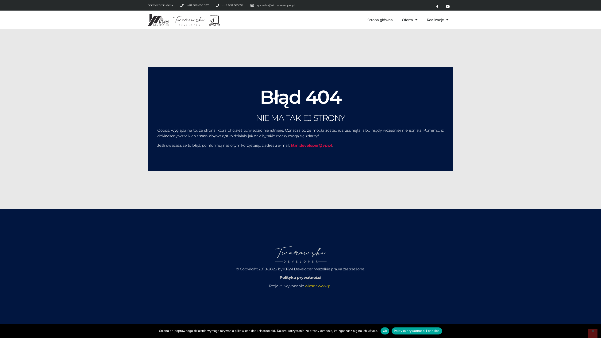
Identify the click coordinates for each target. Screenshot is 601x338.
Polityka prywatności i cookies (417, 331)
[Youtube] (448, 6)
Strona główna (380, 20)
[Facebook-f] (437, 6)
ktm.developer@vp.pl (311, 145)
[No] (592, 333)
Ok (385, 331)
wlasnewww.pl (318, 286)
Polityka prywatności (300, 277)
